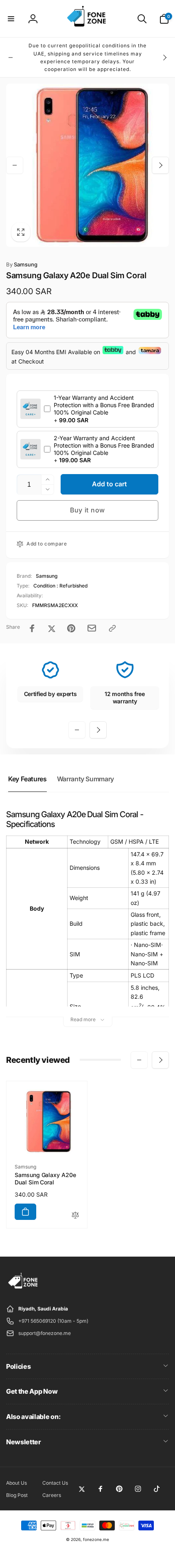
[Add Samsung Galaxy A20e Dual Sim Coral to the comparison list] (75, 1215)
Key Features (27, 779)
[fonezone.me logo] (23, 1289)
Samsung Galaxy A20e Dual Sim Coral (45, 1178)
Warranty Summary (85, 779)
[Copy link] (112, 628)
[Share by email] (92, 628)
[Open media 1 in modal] (87, 165)
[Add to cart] (25, 1212)
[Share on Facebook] (32, 628)
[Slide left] (10, 57)
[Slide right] (164, 57)
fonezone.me (96, 1539)
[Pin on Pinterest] (71, 628)
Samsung (21, 264)
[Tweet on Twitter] (52, 628)
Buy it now (87, 510)
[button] (11, 19)
